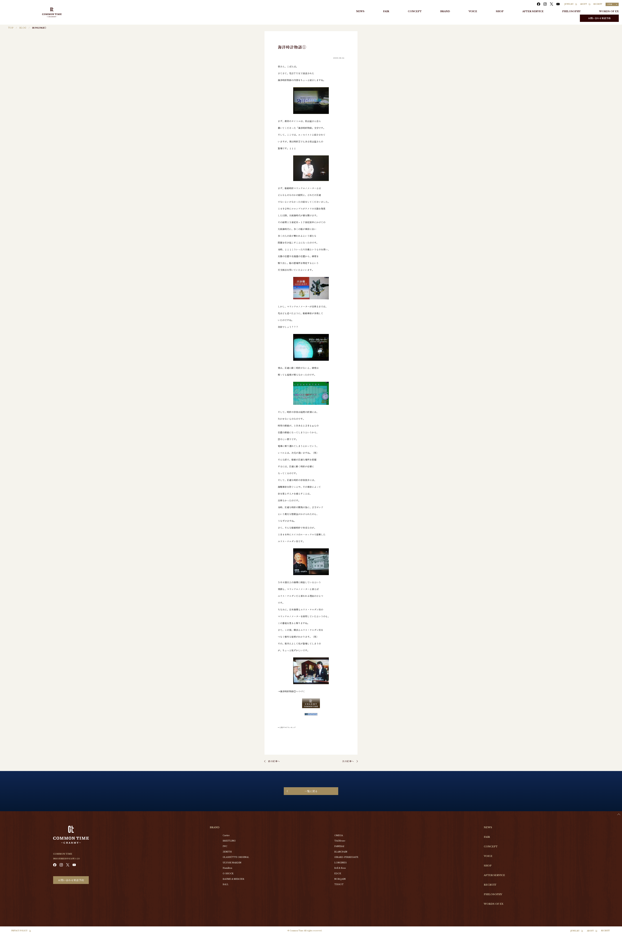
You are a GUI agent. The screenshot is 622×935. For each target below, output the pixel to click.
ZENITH (227, 852)
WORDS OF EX (609, 11)
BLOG (22, 28)
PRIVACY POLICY (19, 931)
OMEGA (338, 835)
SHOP (500, 11)
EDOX (337, 873)
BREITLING (229, 841)
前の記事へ (274, 761)
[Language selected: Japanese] (614, 932)
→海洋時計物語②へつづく (291, 691)
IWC (225, 846)
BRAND (445, 11)
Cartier (226, 835)
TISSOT (339, 884)
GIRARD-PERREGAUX (346, 857)
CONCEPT (415, 11)
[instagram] (545, 4)
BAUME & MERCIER (233, 879)
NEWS (360, 11)
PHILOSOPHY (571, 11)
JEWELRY (569, 4)
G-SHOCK (228, 873)
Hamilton (227, 868)
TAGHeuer (339, 841)
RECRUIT (597, 4)
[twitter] (551, 4)
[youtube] (558, 4)
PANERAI (339, 846)
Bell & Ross (340, 868)
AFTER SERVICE (533, 11)
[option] (614, 932)
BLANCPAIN (340, 852)
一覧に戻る (311, 791)
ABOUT (583, 4)
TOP (10, 28)
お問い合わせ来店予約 (599, 18)
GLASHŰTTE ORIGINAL (236, 857)
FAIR (386, 11)
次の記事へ (348, 761)
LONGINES (340, 862)
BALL (226, 884)
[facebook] (538, 4)
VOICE (473, 11)
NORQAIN (340, 879)
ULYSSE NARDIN (232, 862)
